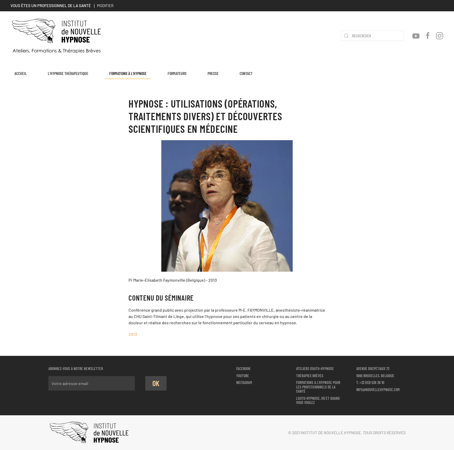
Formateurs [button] (177, 73)
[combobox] (372, 36)
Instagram (244, 382)
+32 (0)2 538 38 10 (371, 382)
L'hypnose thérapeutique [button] (68, 73)
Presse (213, 73)
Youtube (242, 375)
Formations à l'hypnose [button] (128, 73)
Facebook (243, 368)
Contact (246, 73)
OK (156, 383)
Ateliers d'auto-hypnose (315, 368)
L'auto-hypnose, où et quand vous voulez (318, 400)
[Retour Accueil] (56, 36)
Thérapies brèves (309, 375)
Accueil (20, 73)
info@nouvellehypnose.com (378, 389)
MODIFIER (105, 5)
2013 (132, 334)
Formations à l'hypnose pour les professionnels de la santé (318, 386)
